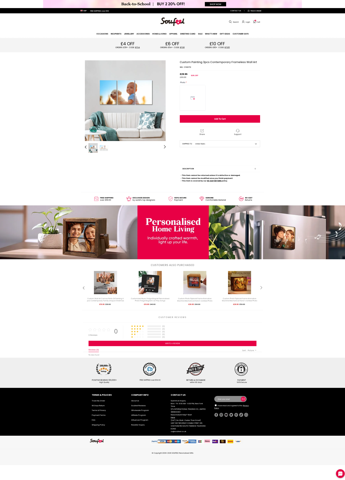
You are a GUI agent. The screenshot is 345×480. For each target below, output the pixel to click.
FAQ (93, 420)
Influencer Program (139, 420)
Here (173, 417)
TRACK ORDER (255, 11)
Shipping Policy (98, 425)
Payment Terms (99, 415)
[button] (233, 22)
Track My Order (98, 400)
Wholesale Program (140, 410)
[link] (102, 33)
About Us (135, 400)
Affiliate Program (138, 415)
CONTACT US (235, 11)
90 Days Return (98, 405)
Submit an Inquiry (178, 400)
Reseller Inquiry (138, 425)
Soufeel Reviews (138, 405)
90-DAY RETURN (214, 181)
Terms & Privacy (99, 410)
